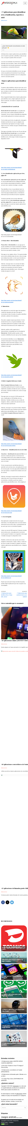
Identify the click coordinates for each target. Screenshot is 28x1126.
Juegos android (8, 1117)
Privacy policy (4, 1122)
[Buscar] (25, 1107)
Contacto (11, 1122)
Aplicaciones (4, 20)
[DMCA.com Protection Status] (5, 1124)
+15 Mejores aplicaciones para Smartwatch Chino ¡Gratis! (13, 1010)
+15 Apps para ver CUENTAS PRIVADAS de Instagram (12, 977)
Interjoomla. (16, 1120)
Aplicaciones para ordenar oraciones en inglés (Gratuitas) (12, 960)
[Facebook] (3, 902)
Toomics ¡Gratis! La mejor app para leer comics (12, 948)
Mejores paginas (19, 1117)
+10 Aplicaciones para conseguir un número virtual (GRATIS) (13, 1026)
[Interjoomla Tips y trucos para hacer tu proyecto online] (9, 3)
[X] (7, 902)
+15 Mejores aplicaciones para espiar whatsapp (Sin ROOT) (11, 995)
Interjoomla (15, 1086)
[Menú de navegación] (25, 3)
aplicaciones (19, 1093)
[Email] (12, 902)
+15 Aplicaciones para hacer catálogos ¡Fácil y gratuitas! (13, 1044)
